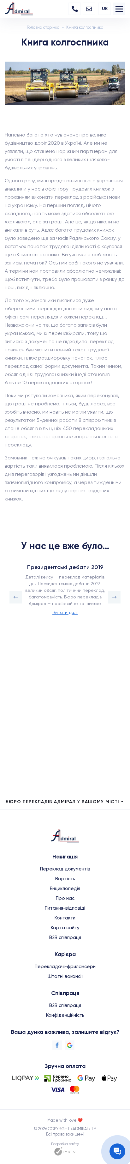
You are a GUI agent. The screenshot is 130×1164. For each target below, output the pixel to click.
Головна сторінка (43, 27)
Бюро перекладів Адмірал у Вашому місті (62, 801)
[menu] (119, 9)
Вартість (65, 879)
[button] (15, 597)
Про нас (65, 898)
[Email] (89, 9)
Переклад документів (65, 869)
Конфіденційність (65, 1015)
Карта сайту (65, 928)
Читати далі (65, 612)
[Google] (69, 1045)
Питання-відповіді (65, 908)
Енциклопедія (65, 888)
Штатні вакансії (65, 976)
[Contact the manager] (117, 1151)
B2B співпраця (65, 937)
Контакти (65, 918)
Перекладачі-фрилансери (65, 966)
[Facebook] (57, 1045)
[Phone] (74, 9)
